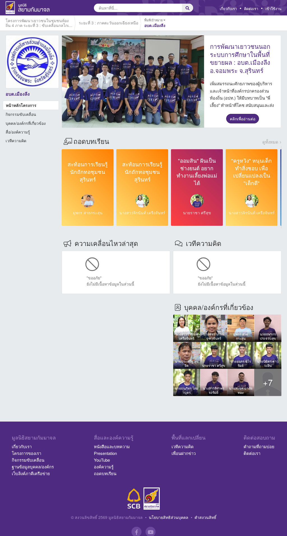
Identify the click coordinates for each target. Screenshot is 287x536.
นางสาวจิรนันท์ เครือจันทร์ (142, 212)
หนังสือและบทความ (112, 446)
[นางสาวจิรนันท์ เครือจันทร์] (142, 201)
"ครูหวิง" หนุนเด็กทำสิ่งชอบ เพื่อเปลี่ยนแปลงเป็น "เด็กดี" (251, 172)
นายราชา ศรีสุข (197, 212)
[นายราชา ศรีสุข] (197, 201)
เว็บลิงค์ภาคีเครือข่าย (31, 473)
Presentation (105, 453)
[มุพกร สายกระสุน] (87, 201)
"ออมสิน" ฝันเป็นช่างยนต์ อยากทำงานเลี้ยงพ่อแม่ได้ (197, 172)
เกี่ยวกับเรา (228, 8)
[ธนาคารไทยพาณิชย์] (134, 498)
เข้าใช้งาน (273, 8)
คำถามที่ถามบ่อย (259, 446)
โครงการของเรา (26, 453)
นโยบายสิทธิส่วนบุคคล (168, 517)
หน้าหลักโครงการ (21, 105)
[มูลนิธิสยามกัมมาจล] (152, 498)
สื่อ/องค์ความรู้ (18, 132)
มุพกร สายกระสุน (88, 212)
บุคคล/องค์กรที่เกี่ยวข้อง (26, 123)
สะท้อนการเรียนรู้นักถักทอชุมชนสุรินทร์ (88, 171)
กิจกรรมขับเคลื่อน (21, 114)
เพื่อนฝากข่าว (184, 453)
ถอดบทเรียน (105, 473)
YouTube (102, 460)
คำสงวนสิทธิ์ (205, 517)
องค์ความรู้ (104, 467)
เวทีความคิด (16, 140)
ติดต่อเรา (251, 8)
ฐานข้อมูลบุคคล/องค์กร (33, 467)
